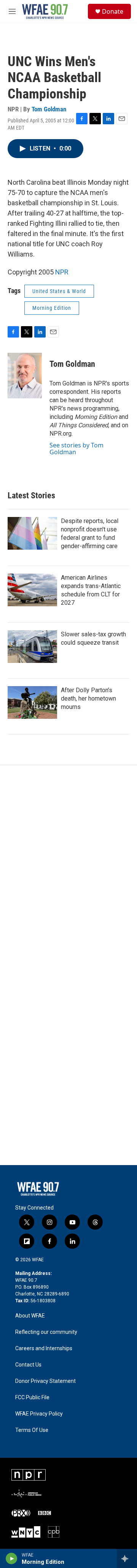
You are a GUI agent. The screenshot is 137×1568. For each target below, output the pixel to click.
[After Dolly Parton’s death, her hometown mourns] (32, 702)
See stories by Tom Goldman (76, 448)
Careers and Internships (43, 1348)
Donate (112, 11)
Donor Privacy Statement (45, 1381)
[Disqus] (68, 868)
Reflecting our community (46, 1332)
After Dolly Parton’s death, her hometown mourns (88, 698)
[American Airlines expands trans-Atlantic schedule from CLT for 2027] (32, 590)
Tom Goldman (49, 109)
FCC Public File (32, 1397)
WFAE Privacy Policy (39, 1414)
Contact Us (28, 1365)
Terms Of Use (31, 1430)
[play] (11, 1558)
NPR (61, 272)
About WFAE (30, 1316)
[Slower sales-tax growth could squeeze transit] (32, 646)
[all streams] (127, 1558)
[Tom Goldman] (25, 375)
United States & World (59, 291)
